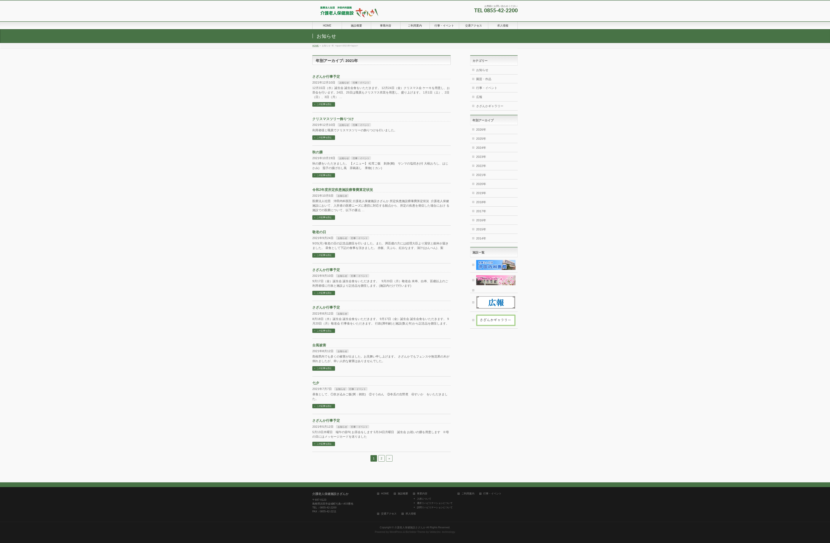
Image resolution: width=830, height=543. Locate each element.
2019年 (481, 193)
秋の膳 (317, 152)
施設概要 (403, 493)
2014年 (481, 238)
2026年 (481, 129)
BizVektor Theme (415, 532)
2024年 (481, 147)
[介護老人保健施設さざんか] (346, 13)
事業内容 (422, 493)
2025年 (481, 138)
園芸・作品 (483, 79)
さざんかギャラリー (489, 106)
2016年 (481, 220)
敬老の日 (319, 232)
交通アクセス (389, 513)
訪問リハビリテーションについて (435, 507)
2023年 (481, 156)
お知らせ (344, 82)
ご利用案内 (467, 493)
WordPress (395, 532)
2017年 (481, 211)
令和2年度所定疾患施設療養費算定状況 (342, 190)
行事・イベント (361, 82)
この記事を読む (324, 104)
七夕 (315, 383)
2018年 (481, 202)
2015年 (481, 229)
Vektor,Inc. (435, 532)
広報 (479, 97)
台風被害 (319, 345)
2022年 (481, 166)
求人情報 (410, 513)
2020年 (481, 184)
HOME (385, 493)
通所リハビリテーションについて (435, 503)
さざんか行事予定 (326, 76)
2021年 (481, 175)
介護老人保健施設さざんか (410, 527)
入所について (424, 498)
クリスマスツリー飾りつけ (333, 119)
